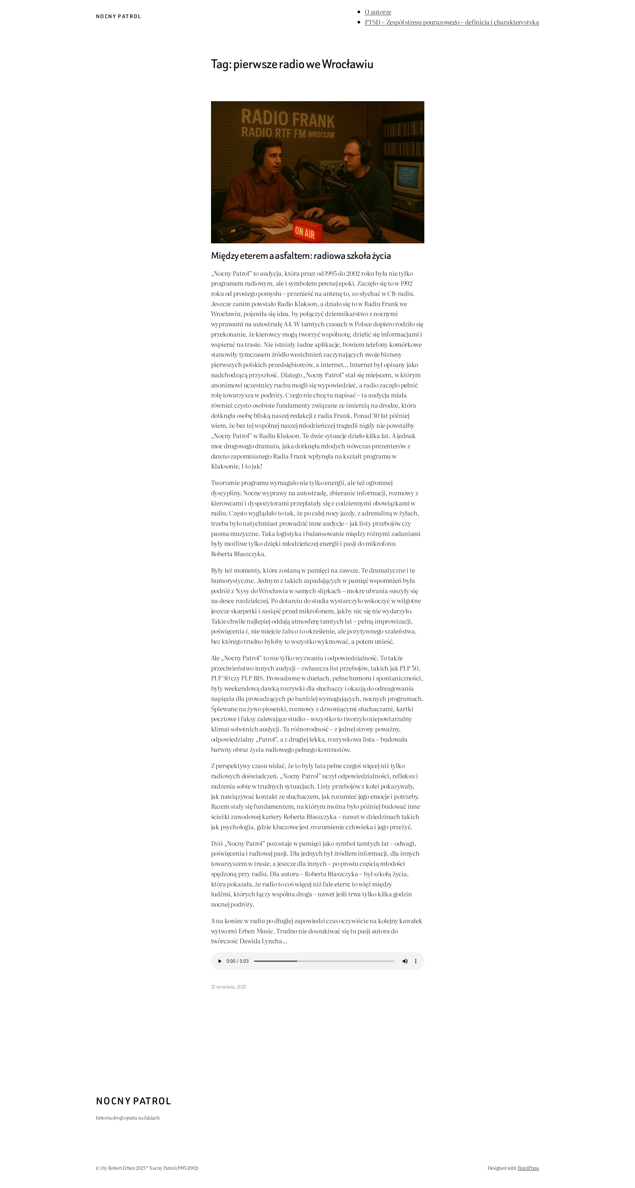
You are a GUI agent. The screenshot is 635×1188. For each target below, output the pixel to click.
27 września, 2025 (228, 986)
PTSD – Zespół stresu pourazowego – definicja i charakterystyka (452, 21)
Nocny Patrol (119, 16)
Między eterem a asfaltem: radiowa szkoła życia (301, 256)
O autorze (378, 11)
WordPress (528, 1167)
